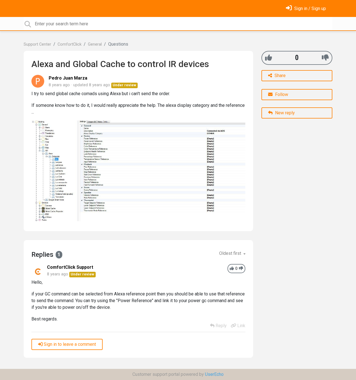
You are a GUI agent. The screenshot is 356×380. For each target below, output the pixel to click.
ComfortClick (69, 44)
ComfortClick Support (70, 267)
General (95, 44)
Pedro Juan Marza (68, 78)
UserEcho (214, 374)
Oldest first (230, 253)
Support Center (37, 44)
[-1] (325, 58)
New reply (284, 112)
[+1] (268, 58)
